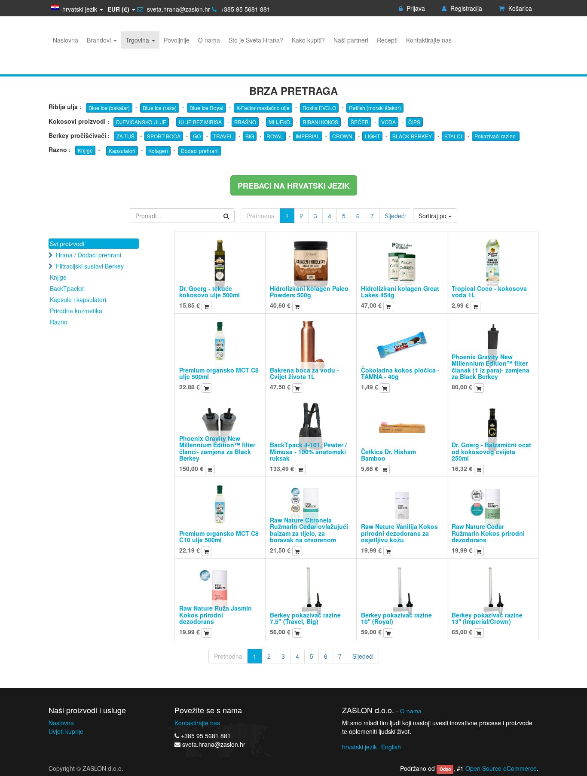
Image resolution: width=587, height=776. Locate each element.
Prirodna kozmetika (76, 310)
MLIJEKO (279, 121)
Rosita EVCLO (319, 107)
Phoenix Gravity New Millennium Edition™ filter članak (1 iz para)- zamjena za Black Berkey (490, 366)
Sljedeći (395, 215)
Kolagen (158, 150)
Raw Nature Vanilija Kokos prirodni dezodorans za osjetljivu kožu (399, 533)
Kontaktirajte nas (197, 722)
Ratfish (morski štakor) (375, 107)
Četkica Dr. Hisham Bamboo (388, 454)
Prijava (415, 8)
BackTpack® (67, 288)
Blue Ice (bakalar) (109, 107)
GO (197, 136)
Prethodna (260, 215)
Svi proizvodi (67, 243)
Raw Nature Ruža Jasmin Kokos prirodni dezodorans (215, 615)
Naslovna (61, 722)
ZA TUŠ (125, 136)
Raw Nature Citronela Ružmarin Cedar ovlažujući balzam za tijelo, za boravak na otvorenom (309, 530)
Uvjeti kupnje (66, 731)
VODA (388, 121)
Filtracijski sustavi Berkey (90, 266)
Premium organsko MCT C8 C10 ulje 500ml (219, 536)
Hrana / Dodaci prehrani (88, 255)
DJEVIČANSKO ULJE (141, 121)
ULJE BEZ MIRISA (200, 121)
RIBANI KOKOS (320, 121)
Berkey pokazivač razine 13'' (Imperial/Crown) (487, 618)
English (391, 746)
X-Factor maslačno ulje (263, 107)
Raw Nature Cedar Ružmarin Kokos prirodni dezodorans (488, 533)
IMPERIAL (308, 136)
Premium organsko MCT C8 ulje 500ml (219, 373)
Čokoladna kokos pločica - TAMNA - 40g (400, 373)
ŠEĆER (360, 121)
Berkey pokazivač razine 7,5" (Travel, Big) (305, 618)
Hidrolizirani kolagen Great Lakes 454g (400, 291)
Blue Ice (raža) (160, 107)
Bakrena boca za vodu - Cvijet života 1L (304, 373)
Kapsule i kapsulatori (78, 299)
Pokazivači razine (495, 136)
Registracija (465, 8)
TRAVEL (223, 136)
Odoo (445, 769)
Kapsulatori (122, 150)
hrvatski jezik (359, 746)
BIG (249, 136)
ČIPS (414, 121)
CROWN (342, 136)
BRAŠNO (245, 121)
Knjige (85, 150)
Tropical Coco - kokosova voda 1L (489, 291)
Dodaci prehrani (200, 150)
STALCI (453, 136)
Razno (58, 322)
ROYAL (274, 136)
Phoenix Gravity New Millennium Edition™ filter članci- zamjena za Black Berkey (217, 448)
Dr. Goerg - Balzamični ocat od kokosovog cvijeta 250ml (491, 451)
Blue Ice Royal (206, 107)
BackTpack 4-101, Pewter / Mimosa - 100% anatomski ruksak (308, 451)
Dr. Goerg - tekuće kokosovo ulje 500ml (209, 291)
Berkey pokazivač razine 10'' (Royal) (396, 618)
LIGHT (372, 136)
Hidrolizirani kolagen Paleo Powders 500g (309, 291)
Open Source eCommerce (501, 768)
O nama (411, 711)
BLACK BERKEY (412, 136)
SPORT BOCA (163, 136)
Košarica (519, 8)
